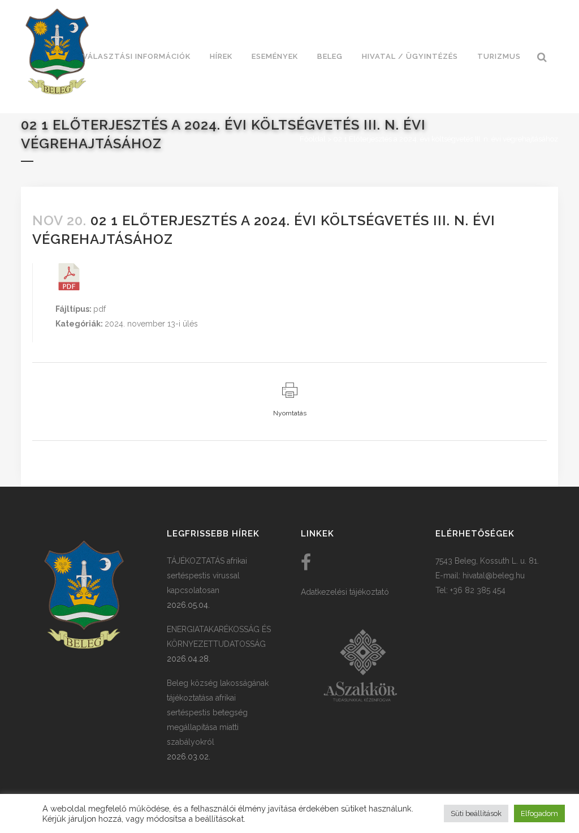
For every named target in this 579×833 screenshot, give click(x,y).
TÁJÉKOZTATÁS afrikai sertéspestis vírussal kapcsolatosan (207, 575)
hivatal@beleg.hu (494, 575)
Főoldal (313, 139)
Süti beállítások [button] (476, 813)
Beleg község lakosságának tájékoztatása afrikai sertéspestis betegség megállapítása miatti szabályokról (218, 712)
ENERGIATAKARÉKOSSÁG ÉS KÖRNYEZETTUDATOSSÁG (219, 637)
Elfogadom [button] (539, 813)
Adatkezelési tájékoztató (345, 591)
